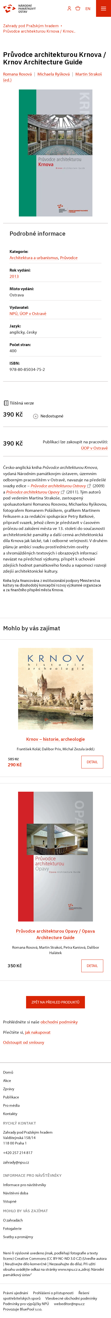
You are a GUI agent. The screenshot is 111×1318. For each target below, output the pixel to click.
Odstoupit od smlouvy (23, 1042)
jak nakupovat (38, 1032)
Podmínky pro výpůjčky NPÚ (26, 1303)
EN (87, 8)
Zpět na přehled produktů (55, 1002)
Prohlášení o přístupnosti (53, 1292)
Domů (8, 1072)
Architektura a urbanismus (34, 257)
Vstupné (10, 1201)
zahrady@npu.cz (16, 1162)
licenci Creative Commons (24, 1258)
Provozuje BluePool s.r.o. (22, 1309)
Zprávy (8, 1088)
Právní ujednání (16, 1292)
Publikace (11, 1097)
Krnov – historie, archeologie (55, 739)
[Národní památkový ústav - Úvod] (19, 8)
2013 (14, 276)
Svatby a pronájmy (18, 1236)
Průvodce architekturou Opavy (33, 492)
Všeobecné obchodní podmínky (71, 1298)
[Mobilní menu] (103, 8)
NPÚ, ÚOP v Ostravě (28, 313)
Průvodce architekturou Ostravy (58, 485)
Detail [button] (92, 761)
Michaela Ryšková (53, 74)
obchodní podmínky (59, 1021)
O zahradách (13, 1220)
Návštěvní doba (15, 1192)
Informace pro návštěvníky (24, 1184)
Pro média (11, 1105)
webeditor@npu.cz (69, 1303)
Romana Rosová (17, 74)
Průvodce (69, 257)
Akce (7, 1080)
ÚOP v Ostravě (94, 448)
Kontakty (10, 1113)
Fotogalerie (12, 1228)
